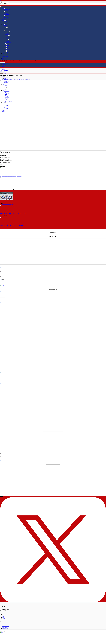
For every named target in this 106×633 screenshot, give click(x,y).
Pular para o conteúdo (3, 0)
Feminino (3, 79)
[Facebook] (0, 166)
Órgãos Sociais (6, 13)
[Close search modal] (0, 1)
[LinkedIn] (2, 166)
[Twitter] (1, 166)
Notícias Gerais (10, 79)
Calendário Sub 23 (7, 41)
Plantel (6, 32)
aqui (41, 60)
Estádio (3, 59)
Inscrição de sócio (6, 18)
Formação (5, 27)
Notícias (3, 24)
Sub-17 (6, 29)
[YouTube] (2, 496)
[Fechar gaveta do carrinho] (6, 3)
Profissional (5, 25)
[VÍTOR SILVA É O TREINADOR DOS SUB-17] (6, 200)
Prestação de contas (6, 14)
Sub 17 (5, 46)
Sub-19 (27, 79)
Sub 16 (5, 48)
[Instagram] (1, 496)
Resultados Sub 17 (7, 47)
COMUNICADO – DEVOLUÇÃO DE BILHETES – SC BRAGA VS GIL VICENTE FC (13, 213)
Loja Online (3, 57)
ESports (5, 23)
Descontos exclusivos (5, 56)
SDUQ (3, 8)
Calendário (6, 33)
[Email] (4, 166)
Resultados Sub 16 (7, 49)
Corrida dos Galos (4, 58)
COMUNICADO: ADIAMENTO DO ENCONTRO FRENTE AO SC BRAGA (11, 225)
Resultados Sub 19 (7, 45)
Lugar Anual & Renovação (7, 17)
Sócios (3, 76)
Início (1, 77)
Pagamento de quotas (5, 628)
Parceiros (3, 20)
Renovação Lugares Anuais (5, 626)
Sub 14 (5, 51)
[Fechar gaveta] (0, 6)
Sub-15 (6, 28)
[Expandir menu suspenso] (4, 8)
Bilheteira (3, 19)
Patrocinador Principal (6, 21)
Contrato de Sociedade (7, 9)
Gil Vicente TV (4, 53)
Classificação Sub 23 (8, 42)
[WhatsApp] (3, 166)
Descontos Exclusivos (6, 16)
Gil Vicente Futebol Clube (3, 68)
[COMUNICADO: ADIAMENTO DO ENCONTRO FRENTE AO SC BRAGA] (6, 223)
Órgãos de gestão (6, 10)
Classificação (7, 34)
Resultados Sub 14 (7, 52)
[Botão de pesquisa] (8, 2)
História (5, 72)
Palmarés (5, 12)
